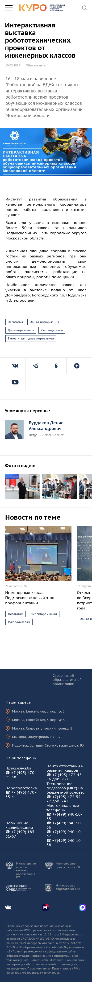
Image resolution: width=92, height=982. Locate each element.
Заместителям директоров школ (31, 338)
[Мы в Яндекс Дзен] (77, 366)
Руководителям (52, 330)
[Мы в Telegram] (35, 366)
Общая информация (44, 322)
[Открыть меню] (9, 8)
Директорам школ (21, 330)
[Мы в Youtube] (15, 382)
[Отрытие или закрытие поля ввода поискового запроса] (85, 8)
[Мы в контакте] (15, 366)
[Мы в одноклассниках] (56, 366)
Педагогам (15, 322)
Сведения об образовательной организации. (67, 680)
